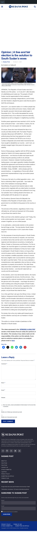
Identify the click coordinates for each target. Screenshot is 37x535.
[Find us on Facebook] (3, 450)
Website (3, 397)
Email (3, 390)
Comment (4, 364)
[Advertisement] (18, 29)
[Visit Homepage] (18, 6)
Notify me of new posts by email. (9, 417)
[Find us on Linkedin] (19, 450)
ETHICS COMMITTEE (6, 469)
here (13, 340)
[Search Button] (35, 6)
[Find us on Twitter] (7, 450)
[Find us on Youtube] (15, 450)
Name (3, 382)
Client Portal (4, 463)
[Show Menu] (2, 6)
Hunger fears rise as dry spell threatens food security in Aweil (15, 486)
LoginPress (4, 471)
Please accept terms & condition (10, 511)
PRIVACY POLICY (5, 474)
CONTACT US (4, 467)
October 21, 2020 (17, 62)
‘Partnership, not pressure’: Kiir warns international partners (15, 489)
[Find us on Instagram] (11, 450)
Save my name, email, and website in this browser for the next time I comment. (19, 405)
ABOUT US (4, 461)
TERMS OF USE (5, 478)
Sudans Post (6, 62)
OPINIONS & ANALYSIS (27, 329)
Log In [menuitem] (2, 2)
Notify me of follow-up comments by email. (11, 412)
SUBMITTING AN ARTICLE (7, 476)
